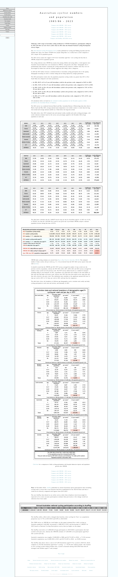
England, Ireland (7, 27)
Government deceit (64, 570)
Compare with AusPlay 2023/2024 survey (61, 38)
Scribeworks (64, 574)
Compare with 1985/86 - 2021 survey (61, 36)
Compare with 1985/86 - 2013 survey (61, 27)
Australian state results (7, 16)
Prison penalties (91, 567)
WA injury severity (34, 570)
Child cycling (42, 567)
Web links (7, 29)
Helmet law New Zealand (50, 563)
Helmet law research (7, 10)
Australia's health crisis (67, 567)
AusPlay (49, 487)
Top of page (61, 553)
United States (7, 23)
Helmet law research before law (88, 560)
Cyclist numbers (7, 12)
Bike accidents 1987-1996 (53, 567)
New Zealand (7, 21)
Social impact (55, 570)
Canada (7, 25)
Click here (35, 464)
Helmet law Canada (77, 563)
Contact (7, 31)
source (36, 263)
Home (7, 8)
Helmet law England (88, 563)
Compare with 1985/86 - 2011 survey (61, 25)
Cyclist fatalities (75, 570)
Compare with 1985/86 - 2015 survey (61, 29)
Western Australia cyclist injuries (40, 560)
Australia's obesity (31, 567)
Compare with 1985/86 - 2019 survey (61, 34)
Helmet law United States (64, 563)
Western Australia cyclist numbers (58, 560)
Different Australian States (36, 563)
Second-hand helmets (80, 567)
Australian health (7, 18)
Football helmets (45, 570)
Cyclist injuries (7, 14)
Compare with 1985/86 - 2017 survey (61, 31)
